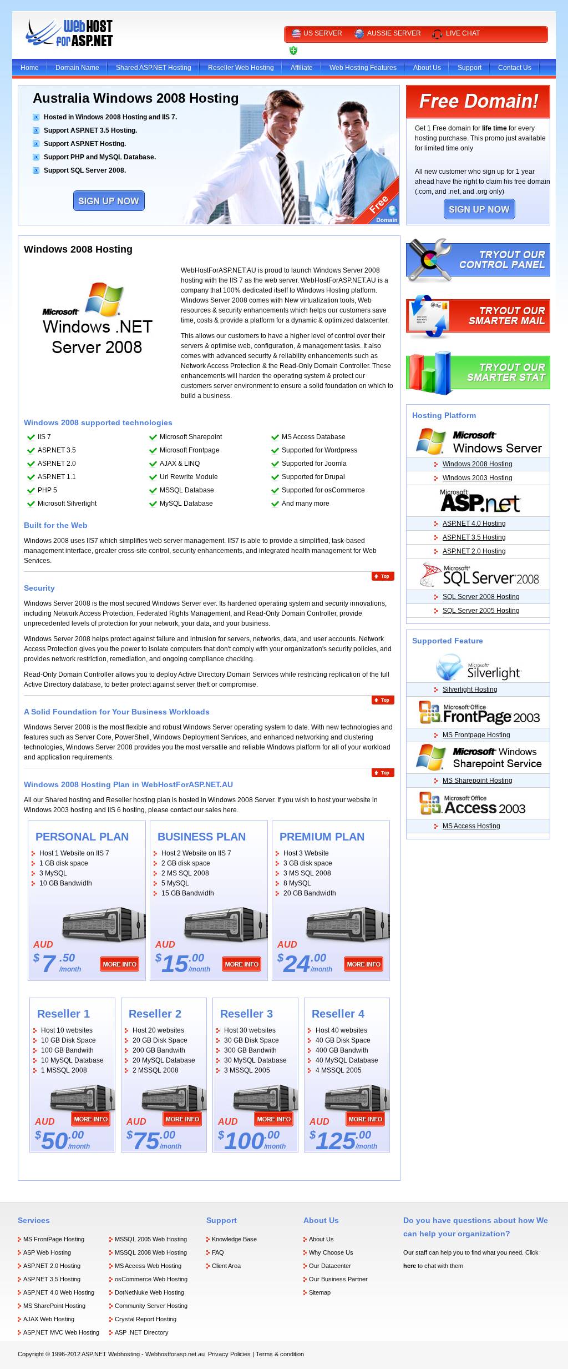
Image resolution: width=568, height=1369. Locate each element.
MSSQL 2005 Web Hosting (151, 1239)
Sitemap (320, 1292)
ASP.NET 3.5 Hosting (474, 537)
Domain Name (77, 68)
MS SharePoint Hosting (54, 1305)
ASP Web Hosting (47, 1252)
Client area (322, 50)
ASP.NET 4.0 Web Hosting (58, 1292)
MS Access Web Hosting (148, 1265)
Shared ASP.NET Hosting (153, 68)
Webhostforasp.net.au (175, 1354)
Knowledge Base (234, 1239)
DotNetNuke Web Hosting (149, 1292)
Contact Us (514, 68)
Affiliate (302, 68)
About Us (427, 68)
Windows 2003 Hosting (478, 478)
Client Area (226, 1265)
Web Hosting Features (363, 68)
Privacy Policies (229, 1354)
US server (322, 33)
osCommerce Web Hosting (151, 1279)
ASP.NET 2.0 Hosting (474, 551)
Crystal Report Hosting (145, 1319)
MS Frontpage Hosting (476, 735)
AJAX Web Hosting (48, 1319)
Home (30, 68)
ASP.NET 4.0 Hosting (474, 523)
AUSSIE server (394, 33)
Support (469, 68)
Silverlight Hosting (470, 689)
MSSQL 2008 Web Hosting (151, 1252)
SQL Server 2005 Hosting (481, 611)
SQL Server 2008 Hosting (481, 597)
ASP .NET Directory (142, 1332)
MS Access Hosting (471, 826)
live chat (463, 33)
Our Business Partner (338, 1279)
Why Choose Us (331, 1252)
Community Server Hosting (151, 1305)
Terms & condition (280, 1354)
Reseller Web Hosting (241, 68)
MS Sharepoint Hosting (478, 780)
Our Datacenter (330, 1265)
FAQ (218, 1252)
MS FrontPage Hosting (53, 1239)
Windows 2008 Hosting (478, 464)
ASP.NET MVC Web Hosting (61, 1332)
